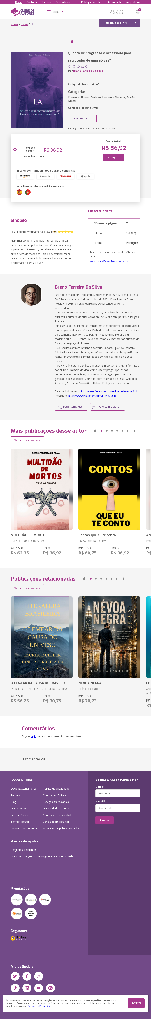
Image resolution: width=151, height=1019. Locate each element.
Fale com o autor (109, 406)
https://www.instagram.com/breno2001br (92, 395)
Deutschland (63, 2)
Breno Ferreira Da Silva (88, 71)
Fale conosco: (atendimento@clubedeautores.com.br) (43, 856)
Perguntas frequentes (23, 850)
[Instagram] (38, 976)
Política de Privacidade (40, 1006)
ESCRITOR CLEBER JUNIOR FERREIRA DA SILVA (39, 689)
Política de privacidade (56, 788)
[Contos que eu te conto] (109, 489)
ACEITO (136, 1003)
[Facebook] (26, 976)
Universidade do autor (56, 808)
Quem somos (19, 808)
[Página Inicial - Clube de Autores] (22, 12)
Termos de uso (20, 821)
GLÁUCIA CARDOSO (90, 689)
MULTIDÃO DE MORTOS (29, 535)
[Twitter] (15, 976)
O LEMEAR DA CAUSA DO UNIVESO (38, 683)
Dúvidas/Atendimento (24, 788)
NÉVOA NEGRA (89, 683)
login (33, 736)
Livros (24, 24)
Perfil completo (73, 406)
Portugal (32, 2)
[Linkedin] (26, 988)
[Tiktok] (15, 988)
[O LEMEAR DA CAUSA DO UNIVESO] (42, 637)
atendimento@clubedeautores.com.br (109, 260)
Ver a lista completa (27, 440)
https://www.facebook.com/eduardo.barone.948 (108, 391)
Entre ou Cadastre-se (122, 12)
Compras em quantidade (57, 815)
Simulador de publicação (63, 828)
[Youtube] (38, 988)
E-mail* (100, 801)
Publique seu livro (92, 2)
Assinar (104, 820)
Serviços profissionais (56, 802)
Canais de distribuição (56, 821)
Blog (13, 802)
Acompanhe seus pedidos (124, 2)
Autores (15, 795)
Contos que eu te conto (97, 535)
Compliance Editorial (55, 795)
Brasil (18, 2)
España (46, 2)
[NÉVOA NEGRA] (109, 637)
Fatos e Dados (19, 815)
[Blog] (50, 988)
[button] (94, 431)
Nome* (100, 786)
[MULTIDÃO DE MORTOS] (42, 489)
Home (14, 24)
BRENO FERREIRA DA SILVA (27, 541)
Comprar (114, 157)
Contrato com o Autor (24, 828)
